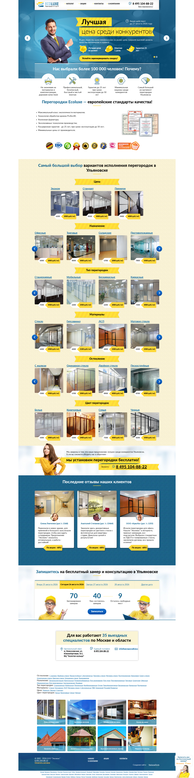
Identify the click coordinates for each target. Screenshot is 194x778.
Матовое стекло (140, 321)
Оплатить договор (42, 763)
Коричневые (74, 410)
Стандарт (88, 188)
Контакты (99, 4)
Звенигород (119, 774)
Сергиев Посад (46, 774)
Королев (113, 772)
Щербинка (94, 776)
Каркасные (137, 277)
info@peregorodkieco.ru (130, 649)
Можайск (125, 772)
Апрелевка (113, 774)
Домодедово (106, 774)
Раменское (151, 772)
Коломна (107, 772)
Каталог (70, 4)
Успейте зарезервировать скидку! (100, 58)
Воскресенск (53, 772)
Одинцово (88, 774)
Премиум (120, 188)
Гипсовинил (73, 321)
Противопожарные (142, 233)
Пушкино (131, 774)
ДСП (101, 321)
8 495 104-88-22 (143, 3)
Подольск (140, 772)
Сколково (100, 776)
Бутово (68, 776)
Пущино (145, 772)
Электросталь (118, 776)
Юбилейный (77, 774)
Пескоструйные (140, 366)
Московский (49, 776)
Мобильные (74, 277)
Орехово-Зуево (133, 772)
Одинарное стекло (78, 366)
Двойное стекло (108, 366)
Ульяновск (140, 776)
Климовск (102, 772)
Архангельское (57, 776)
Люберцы (73, 776)
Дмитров (60, 772)
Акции (83, 4)
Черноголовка (64, 774)
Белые (38, 410)
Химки (93, 774)
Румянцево (88, 776)
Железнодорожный (81, 772)
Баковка (64, 776)
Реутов (83, 776)
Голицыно (125, 774)
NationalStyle (154, 765)
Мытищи (78, 776)
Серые (102, 410)
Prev (27, 38)
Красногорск (119, 772)
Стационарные (43, 277)
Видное (83, 774)
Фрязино (58, 774)
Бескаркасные (107, 277)
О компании (114, 4)
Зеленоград (99, 774)
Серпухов (52, 774)
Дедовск (136, 774)
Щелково (71, 774)
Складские (105, 233)
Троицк (150, 774)
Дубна (73, 772)
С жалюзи (40, 366)
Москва (42, 772)
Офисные (40, 233)
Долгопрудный (67, 772)
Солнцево (106, 776)
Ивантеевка (96, 772)
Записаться (97, 611)
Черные (135, 410)
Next (166, 38)
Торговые (72, 233)
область (135, 776)
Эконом (55, 188)
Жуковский (89, 772)
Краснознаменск (143, 774)
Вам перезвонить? (145, 7)
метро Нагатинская (127, 776)
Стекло (39, 321)
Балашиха (47, 772)
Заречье (112, 776)
